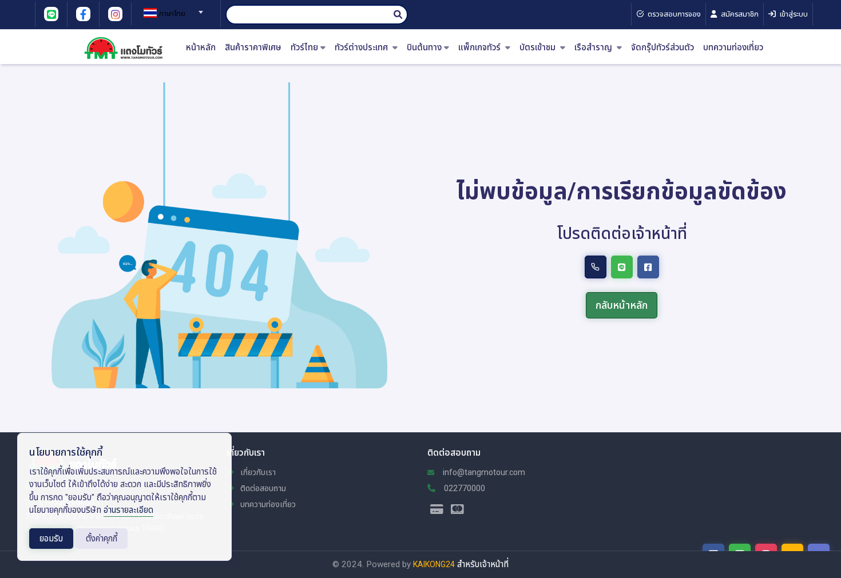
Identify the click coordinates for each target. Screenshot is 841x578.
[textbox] (172, 13)
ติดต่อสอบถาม (262, 488)
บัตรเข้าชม (538, 47)
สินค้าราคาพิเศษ (253, 47)
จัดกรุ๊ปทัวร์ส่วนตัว (662, 47)
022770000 (463, 488)
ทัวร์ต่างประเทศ (362, 47)
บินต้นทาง (424, 47)
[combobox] (172, 8)
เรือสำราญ (594, 47)
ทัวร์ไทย (304, 47)
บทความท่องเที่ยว (733, 47)
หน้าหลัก (201, 47)
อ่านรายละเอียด (128, 510)
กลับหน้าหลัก (622, 305)
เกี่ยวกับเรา (257, 472)
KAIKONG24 (434, 564)
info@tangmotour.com (483, 472)
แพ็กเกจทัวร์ (480, 47)
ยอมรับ (51, 538)
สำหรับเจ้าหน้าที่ (483, 564)
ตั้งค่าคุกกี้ (101, 538)
